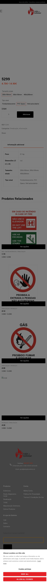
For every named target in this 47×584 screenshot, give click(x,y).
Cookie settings (25, 569)
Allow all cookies (25, 579)
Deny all (25, 574)
